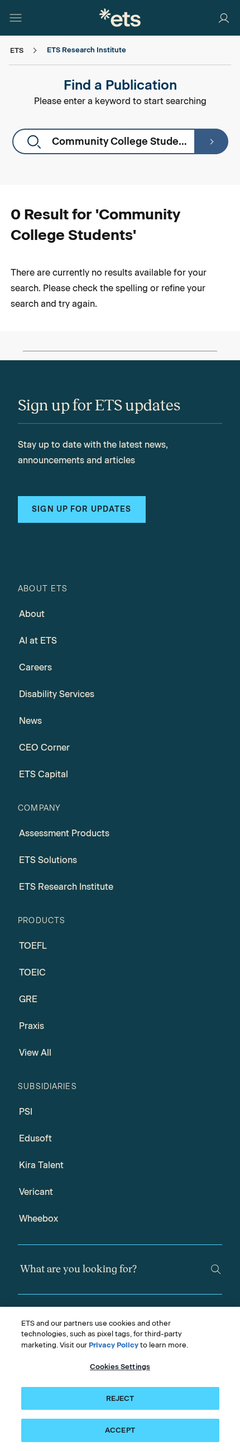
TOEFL (33, 945)
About (32, 614)
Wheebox (38, 1218)
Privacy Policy (113, 1345)
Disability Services (56, 694)
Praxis (31, 1026)
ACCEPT (120, 1430)
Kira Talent (41, 1165)
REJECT (120, 1398)
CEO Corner (44, 747)
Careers (35, 667)
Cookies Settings (120, 1366)
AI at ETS (38, 640)
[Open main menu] (15, 17)
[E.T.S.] (120, 17)
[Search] (211, 141)
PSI (25, 1111)
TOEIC (32, 972)
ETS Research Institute (66, 886)
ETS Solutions (48, 860)
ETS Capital (43, 774)
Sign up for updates (81, 509)
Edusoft (35, 1138)
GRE (28, 999)
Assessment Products (64, 833)
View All (35, 1052)
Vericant (36, 1192)
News (30, 720)
